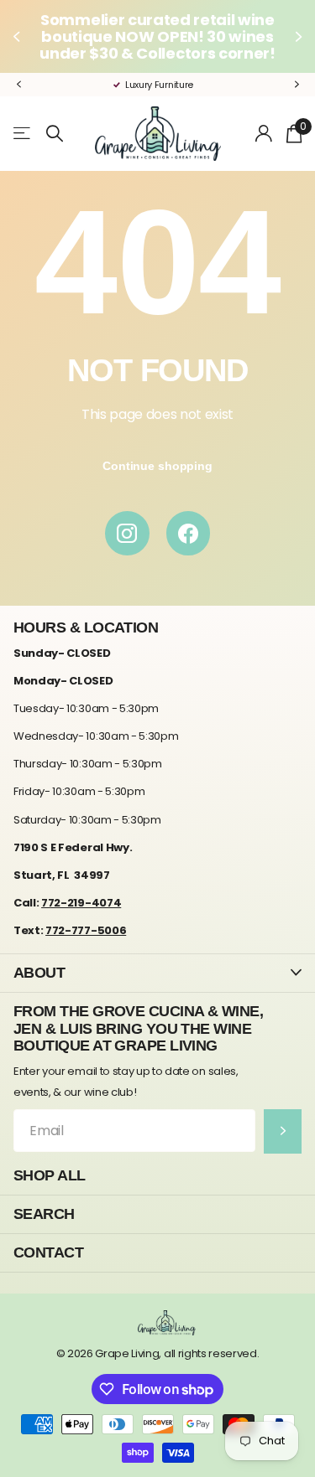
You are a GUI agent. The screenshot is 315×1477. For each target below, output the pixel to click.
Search (44, 1213)
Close (157, 973)
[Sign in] (264, 133)
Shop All (49, 1175)
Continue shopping (157, 466)
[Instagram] (127, 533)
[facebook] (188, 533)
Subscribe (283, 1131)
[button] (18, 36)
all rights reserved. (212, 1353)
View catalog (23, 134)
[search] (54, 133)
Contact (48, 1252)
